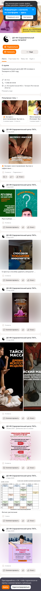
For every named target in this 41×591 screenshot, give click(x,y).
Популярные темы (9, 98)
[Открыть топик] (14, 111)
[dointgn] (3, 130)
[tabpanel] (20, 350)
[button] (11, 47)
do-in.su (7, 80)
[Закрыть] (33, 9)
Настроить (27, 17)
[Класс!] (3, 172)
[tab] (4, 59)
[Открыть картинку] (11, 376)
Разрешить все (13, 17)
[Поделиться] (23, 227)
